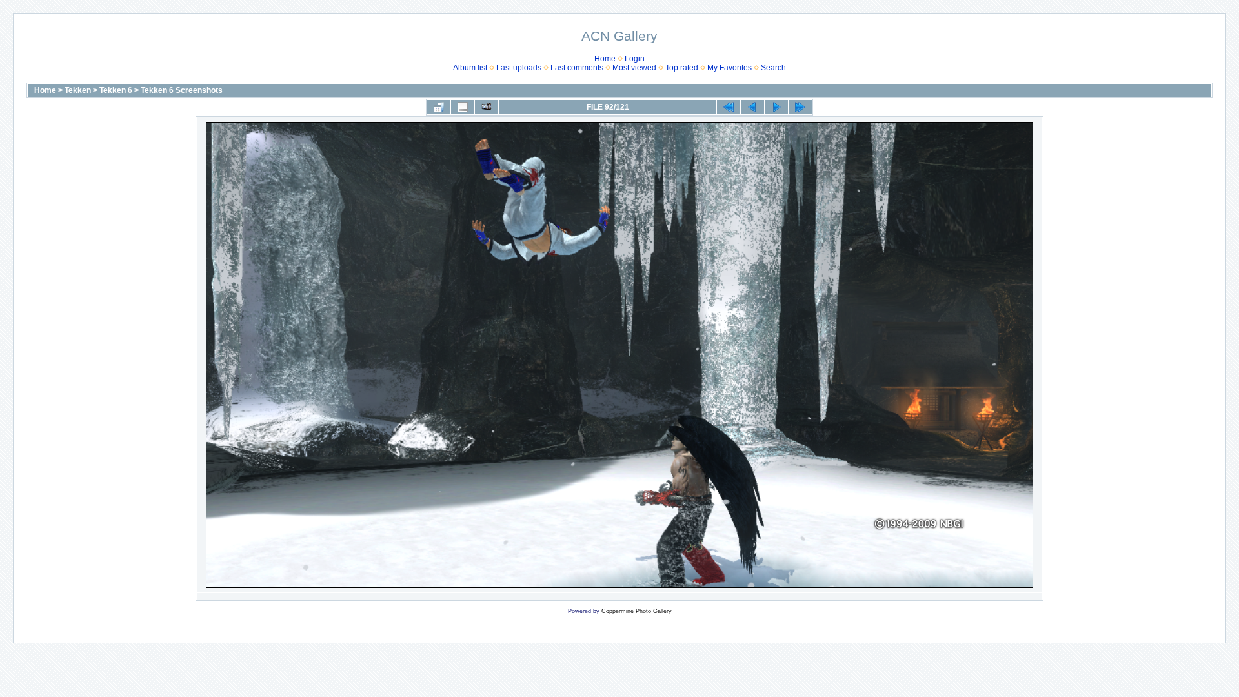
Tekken (78, 90)
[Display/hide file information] (462, 107)
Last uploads (518, 67)
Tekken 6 (115, 90)
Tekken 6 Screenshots (182, 90)
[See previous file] (752, 107)
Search (773, 67)
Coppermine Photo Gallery (636, 611)
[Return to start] (728, 107)
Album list (470, 67)
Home (605, 58)
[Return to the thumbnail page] (438, 107)
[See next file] (776, 107)
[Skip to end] (800, 107)
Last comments (576, 67)
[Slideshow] (486, 107)
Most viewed (634, 67)
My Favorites (729, 67)
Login (635, 58)
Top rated (681, 67)
